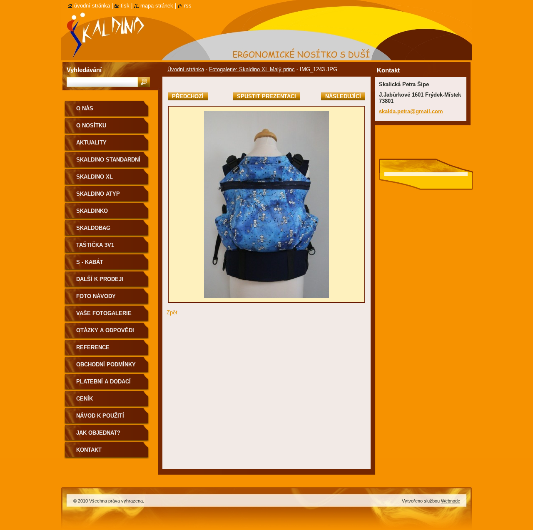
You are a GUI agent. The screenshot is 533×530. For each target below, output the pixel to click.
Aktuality (91, 142)
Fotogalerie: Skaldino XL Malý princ (252, 69)
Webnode (450, 500)
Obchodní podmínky (106, 364)
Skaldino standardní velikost (108, 163)
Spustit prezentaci (266, 96)
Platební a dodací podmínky (103, 384)
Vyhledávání (84, 69)
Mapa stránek (156, 5)
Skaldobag (93, 228)
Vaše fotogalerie (104, 313)
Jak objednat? (98, 433)
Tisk (125, 5)
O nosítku (91, 125)
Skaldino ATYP (98, 194)
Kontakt (89, 450)
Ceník (84, 399)
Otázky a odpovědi (105, 330)
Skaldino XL (94, 177)
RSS (188, 5)
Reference (93, 347)
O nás (84, 108)
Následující (343, 96)
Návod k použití (100, 416)
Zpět (172, 312)
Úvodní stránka (185, 69)
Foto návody (96, 296)
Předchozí (188, 96)
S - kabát (89, 262)
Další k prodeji (99, 279)
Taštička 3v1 (95, 245)
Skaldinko (92, 211)
